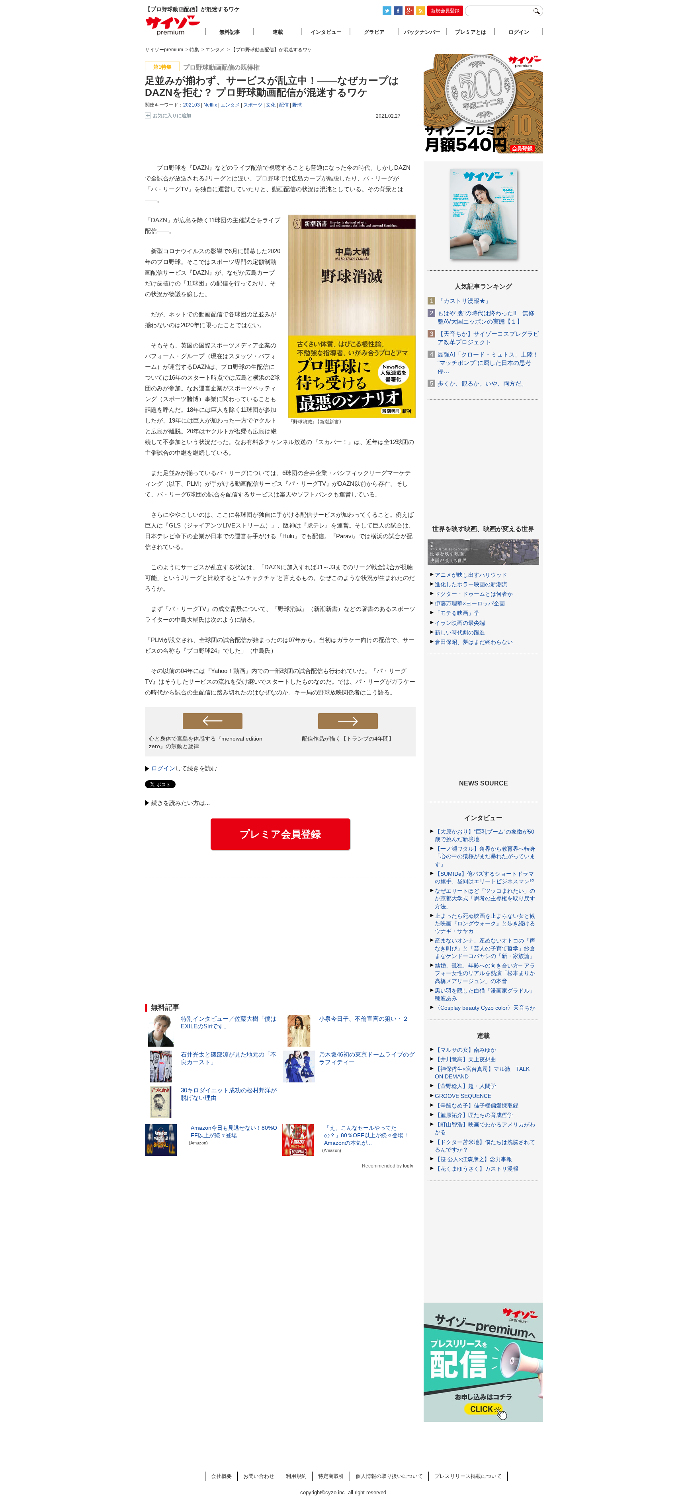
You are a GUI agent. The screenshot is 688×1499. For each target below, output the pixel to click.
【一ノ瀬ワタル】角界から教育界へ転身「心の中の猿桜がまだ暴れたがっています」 (485, 856)
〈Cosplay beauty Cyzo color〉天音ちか (485, 1008)
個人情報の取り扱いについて (389, 1476)
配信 (284, 105)
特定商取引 (331, 1476)
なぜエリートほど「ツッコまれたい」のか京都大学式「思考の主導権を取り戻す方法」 (485, 898)
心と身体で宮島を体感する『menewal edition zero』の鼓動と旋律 (205, 742)
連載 (278, 32)
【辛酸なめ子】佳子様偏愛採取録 (476, 1105)
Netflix (210, 105)
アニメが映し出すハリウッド (471, 575)
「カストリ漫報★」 (464, 300)
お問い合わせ (258, 1476)
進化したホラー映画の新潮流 (471, 584)
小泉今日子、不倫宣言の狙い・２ (363, 1018)
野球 (297, 105)
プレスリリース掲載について (468, 1476)
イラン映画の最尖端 (460, 623)
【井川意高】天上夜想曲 (465, 1059)
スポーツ (252, 105)
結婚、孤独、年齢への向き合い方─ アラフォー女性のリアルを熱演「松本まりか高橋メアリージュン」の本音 (485, 973)
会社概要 (221, 1476)
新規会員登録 (445, 11)
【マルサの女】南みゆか (465, 1050)
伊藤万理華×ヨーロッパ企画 (470, 603)
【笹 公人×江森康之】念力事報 (473, 1159)
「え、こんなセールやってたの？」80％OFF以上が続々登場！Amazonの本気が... (366, 1135)
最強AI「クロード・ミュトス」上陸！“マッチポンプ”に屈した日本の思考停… (488, 362)
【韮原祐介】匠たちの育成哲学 (474, 1115)
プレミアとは (470, 32)
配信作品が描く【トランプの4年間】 (348, 738)
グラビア (374, 32)
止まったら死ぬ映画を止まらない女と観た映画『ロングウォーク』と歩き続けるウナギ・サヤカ (485, 923)
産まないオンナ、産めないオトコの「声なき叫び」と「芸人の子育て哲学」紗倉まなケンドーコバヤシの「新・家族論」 (485, 948)
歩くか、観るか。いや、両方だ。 (482, 383)
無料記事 (229, 32)
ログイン (163, 768)
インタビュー (326, 32)
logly (408, 1166)
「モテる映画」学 (457, 613)
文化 (271, 105)
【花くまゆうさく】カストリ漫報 (476, 1168)
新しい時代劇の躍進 (460, 632)
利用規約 (296, 1476)
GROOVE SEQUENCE (463, 1096)
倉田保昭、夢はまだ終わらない (474, 642)
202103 (191, 105)
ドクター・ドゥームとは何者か (474, 594)
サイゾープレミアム (173, 25)
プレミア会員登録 (280, 834)
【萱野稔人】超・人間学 (465, 1086)
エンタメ (230, 105)
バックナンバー (422, 32)
